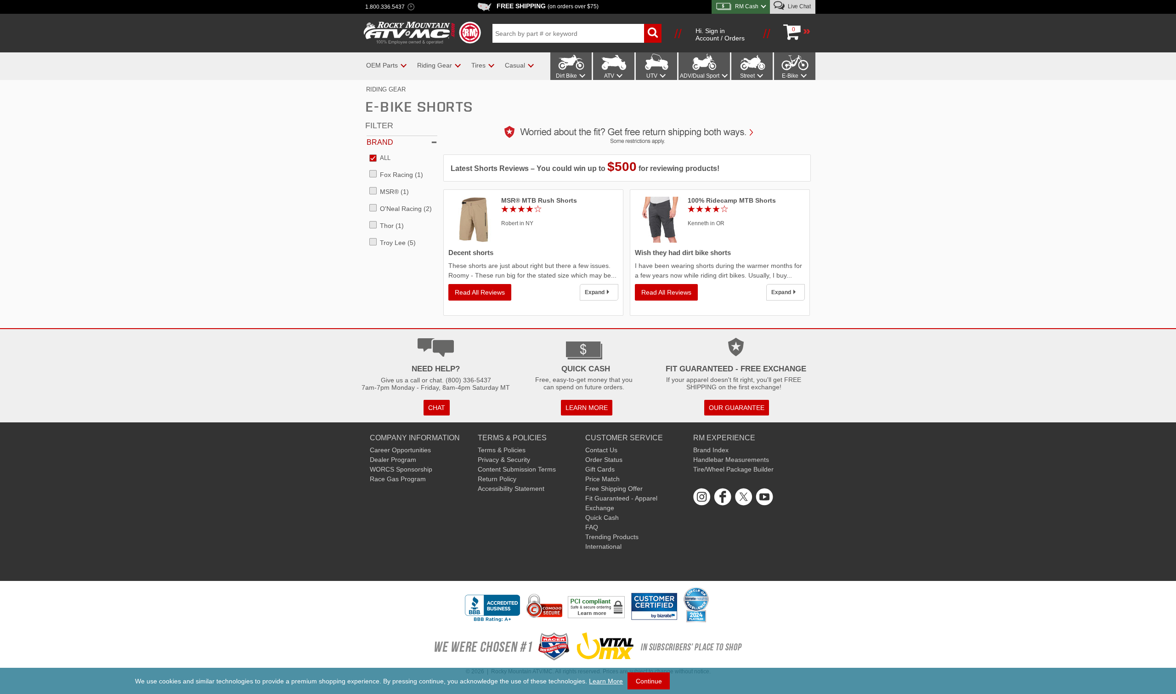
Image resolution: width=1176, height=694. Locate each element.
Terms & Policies (502, 450)
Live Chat (798, 6)
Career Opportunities (400, 450)
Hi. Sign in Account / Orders (720, 34)
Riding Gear (386, 89)
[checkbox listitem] (379, 158)
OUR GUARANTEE (736, 407)
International (603, 546)
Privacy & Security (504, 459)
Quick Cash (602, 517)
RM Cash (746, 6)
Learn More (606, 681)
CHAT (436, 407)
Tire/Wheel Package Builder (733, 469)
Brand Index (711, 450)
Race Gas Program (398, 479)
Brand (380, 142)
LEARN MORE (586, 407)
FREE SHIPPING (548, 6)
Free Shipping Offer (614, 488)
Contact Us (601, 450)
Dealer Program (393, 459)
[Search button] (653, 33)
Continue (649, 681)
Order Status (603, 459)
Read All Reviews (480, 292)
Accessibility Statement (511, 488)
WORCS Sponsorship (401, 469)
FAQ (591, 527)
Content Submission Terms (517, 469)
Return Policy (497, 479)
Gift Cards (600, 469)
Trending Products (612, 536)
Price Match (602, 479)
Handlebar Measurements (731, 459)
